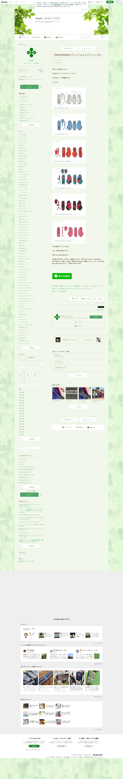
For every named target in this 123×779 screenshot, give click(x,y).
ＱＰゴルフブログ (23, 533)
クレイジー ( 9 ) (23, 208)
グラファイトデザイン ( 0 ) (26, 325)
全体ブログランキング (25, 70)
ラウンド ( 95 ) (23, 137)
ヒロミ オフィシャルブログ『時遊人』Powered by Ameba (31, 525)
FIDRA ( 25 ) (22, 203)
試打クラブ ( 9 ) (23, 216)
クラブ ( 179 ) (22, 140)
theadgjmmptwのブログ (25, 482)
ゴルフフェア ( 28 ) (24, 259)
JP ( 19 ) (21, 306)
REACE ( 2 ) (22, 261)
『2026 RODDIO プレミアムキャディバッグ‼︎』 (77, 55)
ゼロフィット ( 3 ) (23, 232)
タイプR (21, 464)
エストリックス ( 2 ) (24, 343)
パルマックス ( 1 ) (23, 332)
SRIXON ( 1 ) (22, 171)
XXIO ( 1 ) (21, 169)
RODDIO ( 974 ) (23, 195)
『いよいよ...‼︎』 (23, 99)
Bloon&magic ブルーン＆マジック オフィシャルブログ (31, 529)
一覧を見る (31, 125)
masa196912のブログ (24, 477)
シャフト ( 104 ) (23, 164)
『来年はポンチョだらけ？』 (26, 104)
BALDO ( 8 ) (22, 161)
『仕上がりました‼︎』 (87, 48)
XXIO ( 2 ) (21, 153)
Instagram (79, 326)
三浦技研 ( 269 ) (23, 185)
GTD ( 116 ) (22, 219)
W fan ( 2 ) (22, 267)
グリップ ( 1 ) (22, 319)
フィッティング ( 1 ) (24, 285)
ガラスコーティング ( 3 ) (25, 282)
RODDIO (58, 62)
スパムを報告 (51, 757)
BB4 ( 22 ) (21, 243)
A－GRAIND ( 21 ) (23, 198)
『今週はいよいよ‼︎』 (24, 112)
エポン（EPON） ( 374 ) (25, 211)
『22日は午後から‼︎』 (24, 120)
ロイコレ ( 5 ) (22, 303)
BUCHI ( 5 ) (22, 166)
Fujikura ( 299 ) (23, 156)
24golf (31, 61)
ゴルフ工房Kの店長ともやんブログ (29, 514)
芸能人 (33, 628)
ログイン (118, 2)
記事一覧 (37, 37)
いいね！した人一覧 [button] (99, 302)
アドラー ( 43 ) (23, 272)
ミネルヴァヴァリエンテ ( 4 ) (26, 301)
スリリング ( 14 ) (23, 235)
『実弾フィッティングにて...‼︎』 (27, 118)
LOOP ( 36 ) (22, 206)
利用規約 (68, 757)
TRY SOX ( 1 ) (22, 338)
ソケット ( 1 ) (22, 214)
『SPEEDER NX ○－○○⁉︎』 (70, 48)
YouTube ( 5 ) (22, 277)
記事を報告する (100, 309)
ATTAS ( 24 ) (22, 158)
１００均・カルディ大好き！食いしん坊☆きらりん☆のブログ (31, 518)
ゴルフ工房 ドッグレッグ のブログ (29, 522)
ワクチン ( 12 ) (23, 293)
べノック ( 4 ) (22, 193)
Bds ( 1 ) (21, 317)
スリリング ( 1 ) (23, 237)
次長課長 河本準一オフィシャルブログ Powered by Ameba (29, 505)
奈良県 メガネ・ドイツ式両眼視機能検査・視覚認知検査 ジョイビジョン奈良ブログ (31, 540)
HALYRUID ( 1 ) (23, 251)
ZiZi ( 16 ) (21, 145)
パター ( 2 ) (22, 335)
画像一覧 (49, 37)
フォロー (96, 317)
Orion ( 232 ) (22, 201)
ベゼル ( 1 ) (22, 311)
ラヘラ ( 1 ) (22, 330)
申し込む (89, 746)
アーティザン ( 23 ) (24, 269)
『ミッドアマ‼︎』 (23, 102)
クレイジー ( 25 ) (23, 174)
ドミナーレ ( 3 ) (23, 322)
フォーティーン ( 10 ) (24, 298)
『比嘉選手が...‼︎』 (24, 110)
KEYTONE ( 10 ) (23, 340)
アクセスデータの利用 (77, 757)
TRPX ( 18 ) (22, 264)
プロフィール (27, 63)
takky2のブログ (23, 459)
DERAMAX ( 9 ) (23, 248)
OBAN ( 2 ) (22, 245)
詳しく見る (61, 746)
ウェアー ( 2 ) (22, 280)
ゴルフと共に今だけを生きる (26, 467)
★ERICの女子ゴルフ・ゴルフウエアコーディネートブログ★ (31, 536)
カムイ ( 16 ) (22, 177)
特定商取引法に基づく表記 (91, 757)
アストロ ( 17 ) (23, 179)
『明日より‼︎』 (23, 115)
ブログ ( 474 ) (22, 135)
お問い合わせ (60, 757)
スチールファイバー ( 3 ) (25, 296)
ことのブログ (22, 461)
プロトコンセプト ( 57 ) (25, 288)
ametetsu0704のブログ (25, 480)
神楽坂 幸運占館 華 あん (26, 474)
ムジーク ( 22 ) (23, 227)
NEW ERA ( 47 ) (23, 240)
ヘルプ (100, 757)
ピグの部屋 (36, 63)
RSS (22, 559)
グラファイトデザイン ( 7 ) (26, 309)
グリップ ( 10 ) (23, 187)
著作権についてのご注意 (27, 561)
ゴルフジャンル (23, 71)
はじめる (34, 746)
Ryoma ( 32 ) (22, 150)
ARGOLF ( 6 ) (22, 314)
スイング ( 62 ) (23, 142)
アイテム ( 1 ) (22, 274)
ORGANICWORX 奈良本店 (26, 469)
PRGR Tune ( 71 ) (23, 222)
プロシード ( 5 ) (23, 190)
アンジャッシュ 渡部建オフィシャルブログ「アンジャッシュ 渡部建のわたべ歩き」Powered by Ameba (31, 510)
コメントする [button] (88, 298)
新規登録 (110, 2)
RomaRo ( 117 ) (23, 148)
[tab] (26, 628)
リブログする (99, 298)
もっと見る (78, 375)
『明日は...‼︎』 (22, 107)
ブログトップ (24, 37)
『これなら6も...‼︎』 (24, 97)
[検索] (102, 37)
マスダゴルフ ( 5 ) (23, 182)
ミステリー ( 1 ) (23, 256)
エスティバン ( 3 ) (23, 224)
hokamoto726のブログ (25, 472)
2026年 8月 (31, 357)
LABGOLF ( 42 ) (23, 327)
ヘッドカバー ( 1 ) (23, 230)
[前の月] (25, 358)
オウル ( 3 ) (22, 253)
